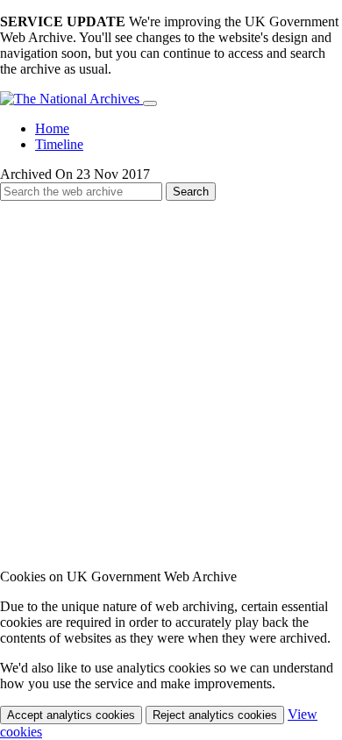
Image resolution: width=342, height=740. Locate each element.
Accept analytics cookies (71, 715)
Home (52, 128)
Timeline (59, 144)
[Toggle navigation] (150, 103)
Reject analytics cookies (215, 715)
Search (191, 191)
